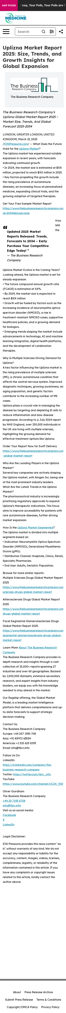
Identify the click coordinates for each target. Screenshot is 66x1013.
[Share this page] (61, 31)
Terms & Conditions (48, 999)
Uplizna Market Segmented (35, 527)
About (17, 992)
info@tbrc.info (12, 805)
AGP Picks (9, 5)
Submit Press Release (19, 999)
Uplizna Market (29, 148)
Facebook (9, 815)
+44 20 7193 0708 (14, 800)
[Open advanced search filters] (52, 31)
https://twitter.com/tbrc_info (32, 774)
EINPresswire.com (16, 144)
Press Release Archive (38, 992)
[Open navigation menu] (6, 31)
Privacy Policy (50, 1007)
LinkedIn (8, 824)
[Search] (43, 31)
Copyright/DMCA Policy (22, 1007)
